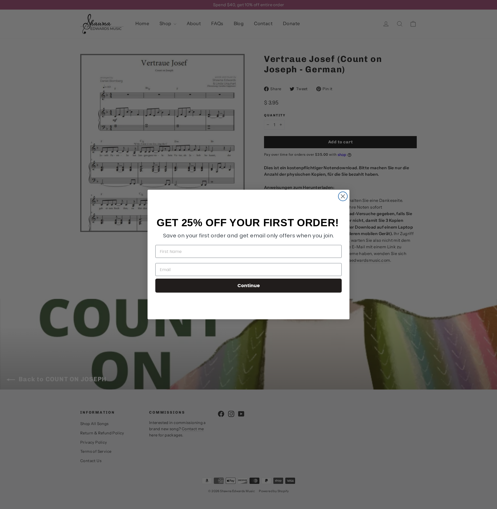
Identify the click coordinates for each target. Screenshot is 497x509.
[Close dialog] (342, 196)
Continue (248, 285)
